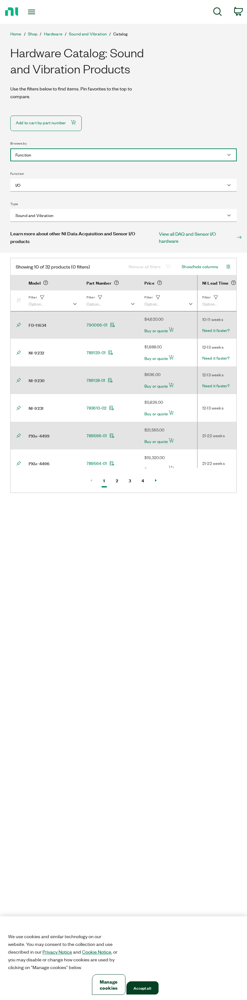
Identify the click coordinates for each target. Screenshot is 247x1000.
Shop (33, 34)
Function (17, 173)
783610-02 (96, 408)
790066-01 (97, 325)
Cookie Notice (96, 951)
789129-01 (96, 352)
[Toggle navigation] (39, 12)
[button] (52, 300)
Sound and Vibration (88, 34)
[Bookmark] (20, 300)
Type (14, 203)
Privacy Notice (57, 951)
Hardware (53, 34)
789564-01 (97, 463)
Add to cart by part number (41, 122)
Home (16, 34)
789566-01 (97, 436)
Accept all (142, 988)
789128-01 (96, 380)
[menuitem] (217, 13)
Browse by (18, 143)
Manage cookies (108, 984)
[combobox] (123, 154)
